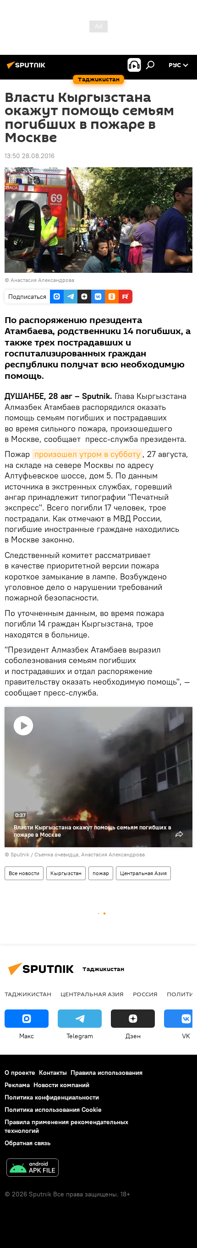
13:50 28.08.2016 (30, 156)
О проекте (20, 1072)
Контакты (53, 1072)
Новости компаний (61, 1085)
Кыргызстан (66, 873)
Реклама (17, 1085)
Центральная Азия (143, 873)
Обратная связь (27, 1143)
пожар (101, 873)
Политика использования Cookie (53, 1109)
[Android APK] (32, 1168)
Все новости (24, 873)
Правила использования (106, 1072)
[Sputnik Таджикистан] (27, 68)
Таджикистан (28, 994)
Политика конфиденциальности (52, 1097)
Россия (145, 994)
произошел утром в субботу (87, 454)
